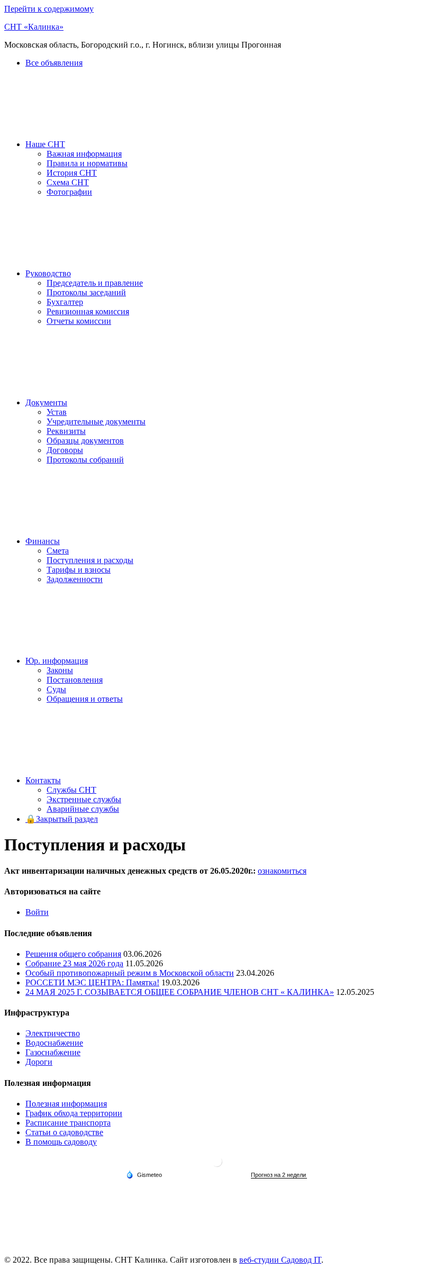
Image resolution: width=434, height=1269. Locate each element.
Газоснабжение (52, 1052)
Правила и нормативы (87, 163)
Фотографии (69, 191)
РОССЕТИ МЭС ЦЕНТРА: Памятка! (92, 982)
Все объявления (54, 62)
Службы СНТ (71, 789)
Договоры (65, 450)
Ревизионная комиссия (88, 311)
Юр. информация (56, 660)
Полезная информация (66, 1103)
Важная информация (84, 153)
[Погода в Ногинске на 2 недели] (279, 1175)
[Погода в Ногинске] (217, 1166)
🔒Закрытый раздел (61, 818)
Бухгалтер (65, 301)
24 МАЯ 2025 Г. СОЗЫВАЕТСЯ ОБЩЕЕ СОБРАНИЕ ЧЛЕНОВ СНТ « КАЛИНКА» (179, 991)
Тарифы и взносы (79, 569)
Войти (37, 912)
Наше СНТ (45, 144)
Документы (46, 402)
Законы (60, 670)
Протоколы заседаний (86, 292)
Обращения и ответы (85, 698)
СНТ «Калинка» (34, 26)
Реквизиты (66, 431)
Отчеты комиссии (79, 320)
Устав (57, 411)
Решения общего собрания (73, 953)
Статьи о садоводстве (64, 1132)
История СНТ (72, 172)
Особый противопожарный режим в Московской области (129, 972)
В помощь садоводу (61, 1141)
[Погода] (144, 1174)
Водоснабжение (54, 1042)
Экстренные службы (84, 799)
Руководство (48, 273)
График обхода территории (73, 1113)
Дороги (38, 1061)
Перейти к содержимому (49, 8)
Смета (58, 550)
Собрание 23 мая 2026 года (74, 963)
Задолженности (75, 579)
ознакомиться (282, 870)
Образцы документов (85, 440)
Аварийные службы (83, 808)
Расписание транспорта (68, 1122)
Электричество (52, 1033)
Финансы (42, 541)
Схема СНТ (68, 182)
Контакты (43, 780)
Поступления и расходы (90, 560)
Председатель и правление (95, 282)
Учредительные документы (96, 421)
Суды (56, 689)
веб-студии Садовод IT (280, 1259)
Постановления (75, 679)
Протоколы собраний (85, 459)
